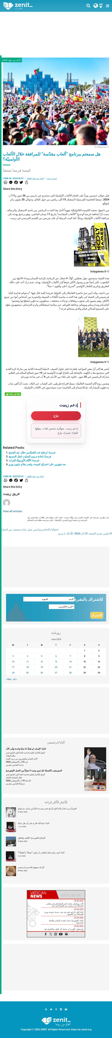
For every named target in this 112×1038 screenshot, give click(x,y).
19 (42, 667)
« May (8, 679)
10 (13, 661)
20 (56, 667)
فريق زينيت (52, 178)
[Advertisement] (56, 33)
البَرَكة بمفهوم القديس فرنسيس (31, 867)
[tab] (41, 894)
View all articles (12, 511)
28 (70, 673)
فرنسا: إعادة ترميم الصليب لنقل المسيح (30, 456)
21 (70, 667)
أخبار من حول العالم (11, 60)
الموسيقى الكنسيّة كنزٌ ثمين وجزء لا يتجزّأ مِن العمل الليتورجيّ (34, 770)
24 (13, 673)
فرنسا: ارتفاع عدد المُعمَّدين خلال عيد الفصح (32, 452)
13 (56, 661)
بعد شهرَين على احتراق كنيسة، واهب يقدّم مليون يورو (37, 464)
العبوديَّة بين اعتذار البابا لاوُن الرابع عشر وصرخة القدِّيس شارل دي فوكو (47, 808)
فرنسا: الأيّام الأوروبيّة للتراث (24, 460)
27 (56, 673)
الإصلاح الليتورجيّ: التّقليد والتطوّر (31, 838)
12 (42, 661)
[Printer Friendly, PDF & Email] (13, 394)
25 (27, 673)
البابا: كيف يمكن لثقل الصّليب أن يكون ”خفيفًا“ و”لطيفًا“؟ (41, 852)
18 (27, 667)
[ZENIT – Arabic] (31, 6)
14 (70, 661)
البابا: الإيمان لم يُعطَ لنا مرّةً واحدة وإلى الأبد (26, 748)
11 (27, 661)
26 (42, 673)
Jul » (15, 679)
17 (13, 667)
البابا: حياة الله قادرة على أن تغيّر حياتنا (33, 823)
